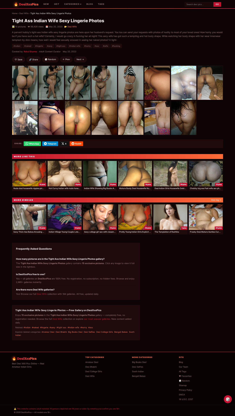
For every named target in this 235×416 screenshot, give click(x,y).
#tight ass (60, 46)
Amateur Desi (48, 332)
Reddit (78, 144)
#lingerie (39, 46)
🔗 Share (33, 59)
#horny (87, 46)
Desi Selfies (89, 332)
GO (217, 4)
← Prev (66, 59)
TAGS (101, 4)
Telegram (52, 144)
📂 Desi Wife (70, 26)
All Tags (182, 371)
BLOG (89, 4)
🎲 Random (50, 59)
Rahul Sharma (30, 51)
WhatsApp (34, 144)
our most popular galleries (97, 319)
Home (14, 13)
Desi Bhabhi (61, 332)
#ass (97, 46)
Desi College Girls (104, 332)
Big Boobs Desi (75, 332)
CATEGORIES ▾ (72, 4)
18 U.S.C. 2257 (186, 399)
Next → (80, 59)
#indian (17, 46)
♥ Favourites (185, 376)
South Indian (138, 371)
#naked (27, 46)
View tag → (216, 200)
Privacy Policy (185, 390)
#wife (105, 46)
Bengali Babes (121, 332)
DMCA (182, 394)
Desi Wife (23, 13)
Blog (181, 362)
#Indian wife (74, 46)
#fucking (116, 46)
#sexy (49, 46)
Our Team (183, 367)
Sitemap (183, 385)
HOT (56, 4)
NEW (46, 4)
